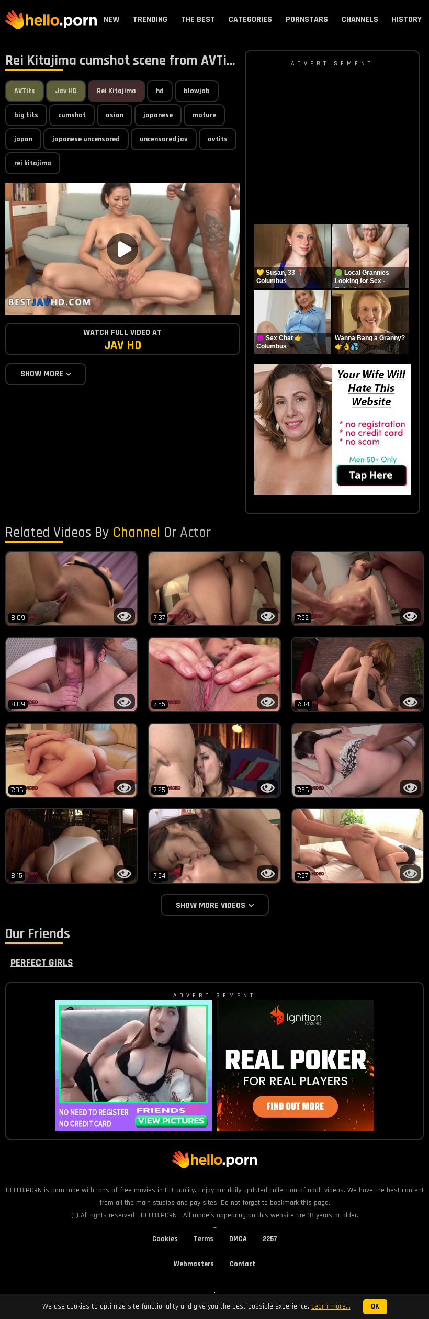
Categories (250, 19)
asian (114, 115)
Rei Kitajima (116, 91)
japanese (158, 115)
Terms (203, 1239)
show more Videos (210, 905)
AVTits (24, 91)
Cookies (165, 1239)
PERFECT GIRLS (41, 962)
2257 (270, 1239)
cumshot (72, 115)
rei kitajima (32, 163)
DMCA (238, 1239)
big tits (26, 115)
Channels (360, 19)
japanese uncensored (86, 139)
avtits (218, 139)
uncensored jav (164, 139)
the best (198, 19)
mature (204, 115)
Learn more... (331, 1306)
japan (23, 139)
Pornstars (307, 19)
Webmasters (194, 1264)
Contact (242, 1264)
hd (160, 91)
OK (375, 1306)
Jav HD (66, 91)
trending (150, 19)
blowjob (197, 91)
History (407, 19)
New (111, 19)
